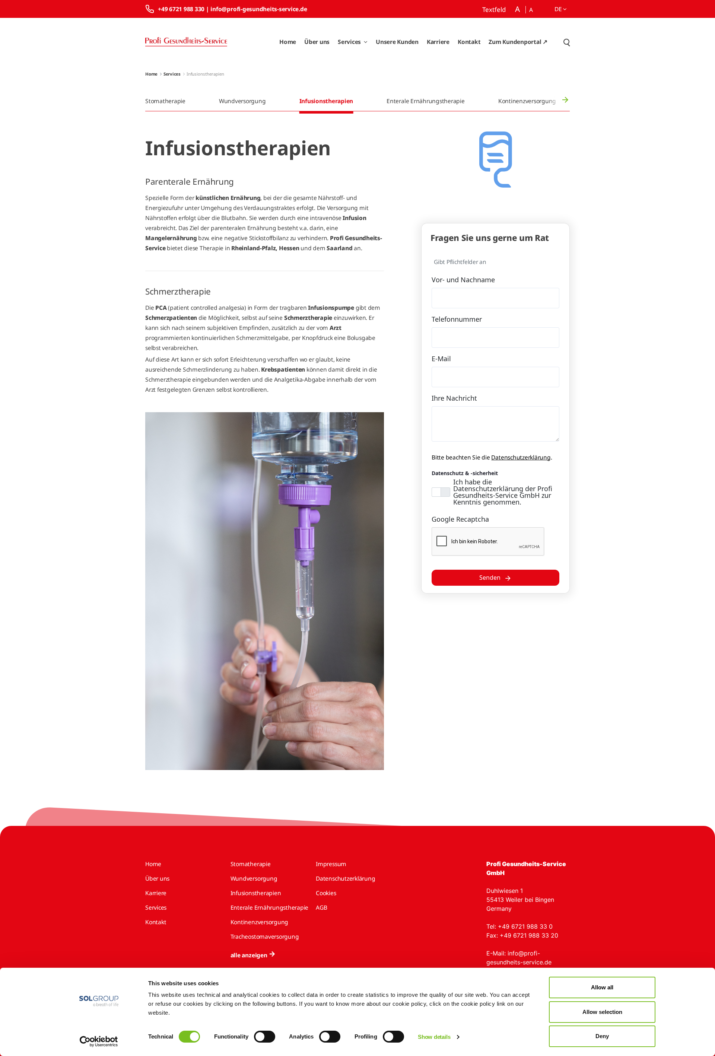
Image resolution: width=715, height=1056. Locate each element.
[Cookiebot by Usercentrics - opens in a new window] (98, 1041)
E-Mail (441, 358)
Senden (489, 577)
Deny (602, 1036)
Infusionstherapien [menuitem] (326, 101)
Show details (434, 1037)
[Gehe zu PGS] (186, 42)
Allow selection (602, 1012)
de (558, 9)
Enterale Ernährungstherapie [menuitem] (426, 101)
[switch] (264, 1037)
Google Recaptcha (460, 519)
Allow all (602, 987)
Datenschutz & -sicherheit (465, 473)
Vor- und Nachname (463, 279)
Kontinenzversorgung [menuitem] (527, 101)
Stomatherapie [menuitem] (165, 101)
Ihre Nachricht (454, 398)
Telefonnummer (457, 319)
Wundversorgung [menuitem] (242, 101)
